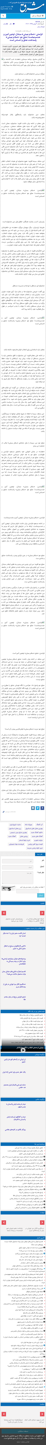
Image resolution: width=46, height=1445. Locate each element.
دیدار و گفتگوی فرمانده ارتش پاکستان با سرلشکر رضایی (26, 1198)
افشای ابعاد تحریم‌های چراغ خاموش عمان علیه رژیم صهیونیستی (23, 1274)
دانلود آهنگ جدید (37, 832)
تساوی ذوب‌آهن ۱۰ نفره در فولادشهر (32, 1316)
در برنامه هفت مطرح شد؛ (23, 31)
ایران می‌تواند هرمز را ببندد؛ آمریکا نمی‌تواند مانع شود (27, 1345)
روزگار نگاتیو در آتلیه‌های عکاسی (15, 1129)
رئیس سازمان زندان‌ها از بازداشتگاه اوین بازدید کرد (28, 1360)
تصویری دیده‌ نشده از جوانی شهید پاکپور (31, 1248)
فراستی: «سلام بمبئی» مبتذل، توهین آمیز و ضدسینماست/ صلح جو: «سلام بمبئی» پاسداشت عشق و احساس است (23, 37)
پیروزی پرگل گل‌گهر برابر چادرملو (33, 1313)
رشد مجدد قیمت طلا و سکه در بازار (32, 1024)
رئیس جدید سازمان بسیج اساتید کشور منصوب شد (28, 1180)
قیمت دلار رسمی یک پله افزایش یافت (31, 1018)
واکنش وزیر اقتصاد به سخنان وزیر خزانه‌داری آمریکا (27, 1298)
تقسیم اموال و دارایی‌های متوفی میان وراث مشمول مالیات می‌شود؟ (14, 972)
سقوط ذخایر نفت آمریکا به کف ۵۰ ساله (31, 1260)
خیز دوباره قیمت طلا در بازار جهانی (32, 1021)
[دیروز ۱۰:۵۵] (35, 1063)
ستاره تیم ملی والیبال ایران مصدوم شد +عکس (15, 1086)
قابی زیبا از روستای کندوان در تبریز (32, 1288)
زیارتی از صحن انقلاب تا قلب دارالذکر (29, 1047)
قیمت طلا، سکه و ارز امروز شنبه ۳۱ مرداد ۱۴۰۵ (28, 1036)
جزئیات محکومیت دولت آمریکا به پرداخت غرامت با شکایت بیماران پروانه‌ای (24, 1352)
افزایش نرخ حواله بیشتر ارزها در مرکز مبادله (29, 1027)
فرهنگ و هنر (36, 15)
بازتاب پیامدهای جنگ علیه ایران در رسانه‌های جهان (27, 1266)
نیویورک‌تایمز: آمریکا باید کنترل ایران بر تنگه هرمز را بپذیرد (25, 1390)
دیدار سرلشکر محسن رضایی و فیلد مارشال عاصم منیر (27, 1331)
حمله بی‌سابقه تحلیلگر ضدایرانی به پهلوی (30, 1189)
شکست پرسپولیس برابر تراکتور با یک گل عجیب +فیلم (26, 1378)
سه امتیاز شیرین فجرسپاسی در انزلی (32, 1334)
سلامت (42, 1404)
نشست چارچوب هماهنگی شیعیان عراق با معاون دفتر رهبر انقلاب (23, 1285)
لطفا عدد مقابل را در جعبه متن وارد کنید (32, 887)
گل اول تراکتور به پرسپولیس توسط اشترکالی (29, 1204)
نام (43, 860)
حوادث (42, 1212)
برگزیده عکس (40, 1099)
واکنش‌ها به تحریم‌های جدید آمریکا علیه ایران (29, 1310)
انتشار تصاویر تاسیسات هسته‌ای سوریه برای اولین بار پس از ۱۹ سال (22, 1157)
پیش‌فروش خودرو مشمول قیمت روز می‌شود (14, 920)
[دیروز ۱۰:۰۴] (35, 1088)
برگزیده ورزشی (39, 1054)
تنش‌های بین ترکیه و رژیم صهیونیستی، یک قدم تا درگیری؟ (25, 1366)
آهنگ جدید (12, 836)
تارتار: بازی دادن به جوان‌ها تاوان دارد (32, 1342)
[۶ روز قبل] (12, 911)
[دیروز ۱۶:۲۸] (35, 988)
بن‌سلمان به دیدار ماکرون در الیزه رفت (31, 1372)
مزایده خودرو (38, 840)
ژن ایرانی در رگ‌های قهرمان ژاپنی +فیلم (15, 1060)
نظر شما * (40, 872)
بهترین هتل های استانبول (34, 828)
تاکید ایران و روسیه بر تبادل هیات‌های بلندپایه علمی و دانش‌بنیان (23, 1304)
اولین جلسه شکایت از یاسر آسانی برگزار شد (29, 1174)
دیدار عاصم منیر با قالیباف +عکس (33, 1183)
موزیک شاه (28, 824)
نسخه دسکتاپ (23, 1431)
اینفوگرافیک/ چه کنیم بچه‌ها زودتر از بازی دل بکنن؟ (13, 1421)
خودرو (42, 903)
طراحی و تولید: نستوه (23, 1442)
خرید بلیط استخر (24, 840)
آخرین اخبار (40, 1238)
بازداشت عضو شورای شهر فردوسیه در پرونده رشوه (14, 1229)
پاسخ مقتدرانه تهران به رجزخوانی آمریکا (31, 1192)
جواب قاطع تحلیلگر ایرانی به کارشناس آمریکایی (29, 1208)
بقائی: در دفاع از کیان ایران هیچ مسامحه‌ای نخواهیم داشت (25, 1151)
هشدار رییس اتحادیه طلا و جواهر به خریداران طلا (28, 1195)
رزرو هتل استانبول (15, 828)
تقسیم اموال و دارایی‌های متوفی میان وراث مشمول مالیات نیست (23, 1241)
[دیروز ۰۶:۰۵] (12, 1412)
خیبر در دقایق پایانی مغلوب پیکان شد (32, 1328)
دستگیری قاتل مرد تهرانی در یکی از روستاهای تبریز (14, 985)
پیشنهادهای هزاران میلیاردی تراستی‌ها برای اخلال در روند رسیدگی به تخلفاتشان (14, 961)
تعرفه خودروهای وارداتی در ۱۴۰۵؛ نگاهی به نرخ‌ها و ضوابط (35, 921)
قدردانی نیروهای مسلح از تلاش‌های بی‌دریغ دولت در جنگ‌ (25, 1295)
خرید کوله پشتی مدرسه (35, 848)
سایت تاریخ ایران (15, 824)
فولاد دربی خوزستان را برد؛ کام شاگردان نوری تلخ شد (27, 1301)
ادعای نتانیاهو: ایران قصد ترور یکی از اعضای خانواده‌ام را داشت (24, 1384)
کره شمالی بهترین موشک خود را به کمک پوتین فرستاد (27, 1277)
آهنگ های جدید (37, 836)
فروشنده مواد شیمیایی (16, 844)
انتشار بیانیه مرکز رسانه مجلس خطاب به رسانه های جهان (26, 1393)
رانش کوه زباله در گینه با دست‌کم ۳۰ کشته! (29, 1201)
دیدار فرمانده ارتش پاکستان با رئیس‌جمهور (16, 1105)
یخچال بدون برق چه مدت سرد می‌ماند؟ (31, 1251)
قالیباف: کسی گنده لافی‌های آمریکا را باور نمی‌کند (28, 1387)
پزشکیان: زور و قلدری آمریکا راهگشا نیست (30, 1307)
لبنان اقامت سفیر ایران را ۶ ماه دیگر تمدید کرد (14, 934)
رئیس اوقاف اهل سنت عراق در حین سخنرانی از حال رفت (25, 1319)
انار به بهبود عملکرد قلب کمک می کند (31, 1257)
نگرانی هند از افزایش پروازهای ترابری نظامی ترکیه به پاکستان (24, 1163)
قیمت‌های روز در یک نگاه (36, 1011)
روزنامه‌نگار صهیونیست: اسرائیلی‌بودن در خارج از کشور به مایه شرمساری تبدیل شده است (25, 1270)
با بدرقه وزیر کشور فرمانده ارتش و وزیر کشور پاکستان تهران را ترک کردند (24, 1170)
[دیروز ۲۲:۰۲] (35, 1108)
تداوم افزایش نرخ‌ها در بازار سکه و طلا (15, 998)
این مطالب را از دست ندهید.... (34, 928)
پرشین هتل (24, 836)
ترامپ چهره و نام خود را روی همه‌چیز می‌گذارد (29, 1254)
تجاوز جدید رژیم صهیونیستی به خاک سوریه (30, 1399)
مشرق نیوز (27, 6)
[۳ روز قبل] (34, 911)
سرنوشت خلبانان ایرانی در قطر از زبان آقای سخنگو (28, 1160)
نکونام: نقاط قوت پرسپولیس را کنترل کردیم (30, 1325)
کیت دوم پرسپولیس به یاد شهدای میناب (31, 1357)
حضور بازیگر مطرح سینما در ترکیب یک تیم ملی (29, 1148)
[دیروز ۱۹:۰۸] (35, 962)
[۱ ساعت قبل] (34, 1412)
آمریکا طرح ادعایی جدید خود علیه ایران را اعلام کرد (27, 1348)
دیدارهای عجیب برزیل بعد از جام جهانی (31, 1375)
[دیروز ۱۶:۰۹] (35, 1001)
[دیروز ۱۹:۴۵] (35, 950)
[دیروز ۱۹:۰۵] (35, 1133)
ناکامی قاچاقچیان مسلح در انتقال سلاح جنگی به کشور (15, 947)
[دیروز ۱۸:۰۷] (35, 975)
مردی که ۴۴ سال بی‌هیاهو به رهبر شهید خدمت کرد (27, 1166)
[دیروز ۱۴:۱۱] (12, 1220)
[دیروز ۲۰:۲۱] (35, 937)
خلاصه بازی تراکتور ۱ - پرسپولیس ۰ (32, 1369)
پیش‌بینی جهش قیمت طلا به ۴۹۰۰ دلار (31, 1030)
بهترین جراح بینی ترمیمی (18, 832)
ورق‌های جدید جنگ (37, 1244)
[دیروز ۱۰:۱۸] (35, 1076)
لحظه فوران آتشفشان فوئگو (34, 1291)
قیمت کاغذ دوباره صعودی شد (34, 1033)
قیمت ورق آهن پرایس (35, 844)
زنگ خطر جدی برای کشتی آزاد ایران (14, 1072)
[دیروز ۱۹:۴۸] (35, 1121)
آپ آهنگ (39, 824)
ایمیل (42, 866)
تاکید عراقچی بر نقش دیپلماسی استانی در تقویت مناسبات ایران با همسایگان (24, 1338)
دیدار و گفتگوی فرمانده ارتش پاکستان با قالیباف (16, 1118)
